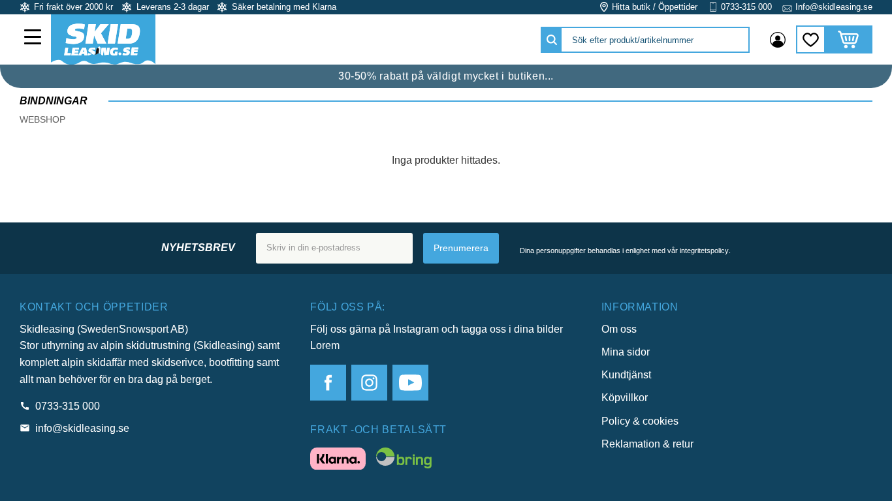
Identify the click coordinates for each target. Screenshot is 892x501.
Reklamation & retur (647, 443)
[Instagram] (369, 383)
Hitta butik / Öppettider (654, 7)
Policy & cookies (639, 421)
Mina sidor (625, 351)
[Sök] (552, 40)
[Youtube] (410, 383)
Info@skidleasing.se (833, 7)
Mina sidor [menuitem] (778, 40)
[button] (34, 38)
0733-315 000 (746, 7)
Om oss (619, 329)
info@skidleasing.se (82, 428)
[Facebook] (328, 383)
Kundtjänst (626, 374)
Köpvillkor (624, 397)
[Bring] (404, 461)
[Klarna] (338, 461)
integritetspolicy (704, 250)
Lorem (325, 345)
